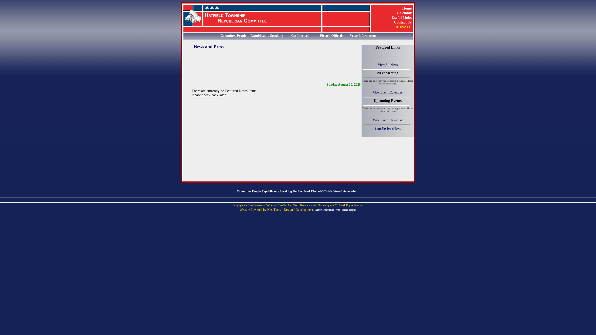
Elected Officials (331, 35)
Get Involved (300, 35)
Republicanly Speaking (267, 35)
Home (407, 8)
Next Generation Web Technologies (335, 209)
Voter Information (363, 35)
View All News (388, 65)
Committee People (233, 35)
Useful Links (402, 17)
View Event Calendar (388, 92)
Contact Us (403, 22)
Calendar (404, 13)
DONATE (404, 27)
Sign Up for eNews (388, 128)
